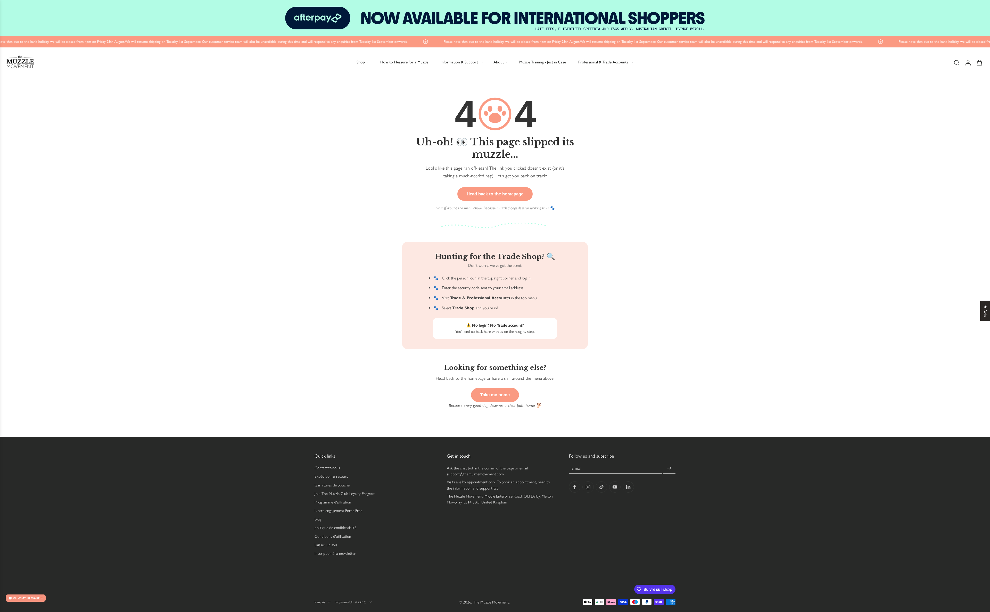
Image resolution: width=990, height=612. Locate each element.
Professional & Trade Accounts (603, 62)
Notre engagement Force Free (338, 510)
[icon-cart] (979, 62)
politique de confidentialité (335, 527)
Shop (361, 62)
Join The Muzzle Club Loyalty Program (345, 493)
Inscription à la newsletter (335, 553)
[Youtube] (615, 487)
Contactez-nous (327, 467)
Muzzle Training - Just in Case (542, 62)
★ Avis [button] (985, 311)
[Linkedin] (628, 487)
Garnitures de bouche (332, 485)
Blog (318, 519)
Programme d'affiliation (333, 502)
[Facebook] (574, 487)
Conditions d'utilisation (333, 536)
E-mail (576, 468)
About (498, 62)
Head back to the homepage (495, 194)
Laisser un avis (326, 544)
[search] (956, 62)
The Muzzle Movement (491, 602)
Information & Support (459, 62)
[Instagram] (588, 487)
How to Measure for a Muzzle (404, 62)
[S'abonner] (669, 468)
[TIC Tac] (601, 487)
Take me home (495, 394)
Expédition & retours (331, 476)
